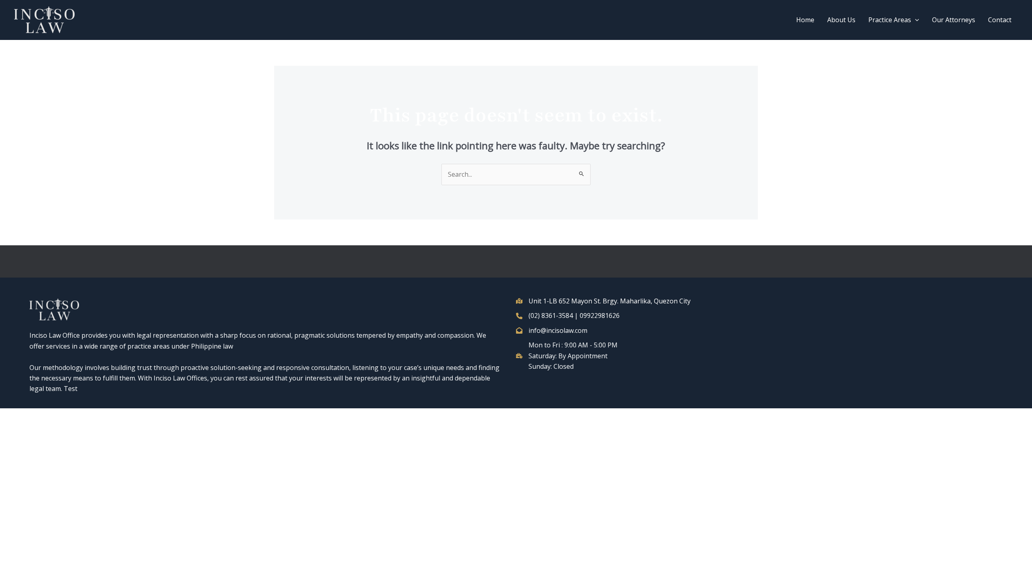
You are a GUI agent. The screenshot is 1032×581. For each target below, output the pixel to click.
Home (805, 19)
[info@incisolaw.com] (551, 330)
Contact (999, 19)
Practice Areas (889, 19)
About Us (841, 19)
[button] (915, 20)
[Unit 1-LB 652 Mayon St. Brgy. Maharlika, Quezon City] (603, 301)
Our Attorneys (953, 19)
